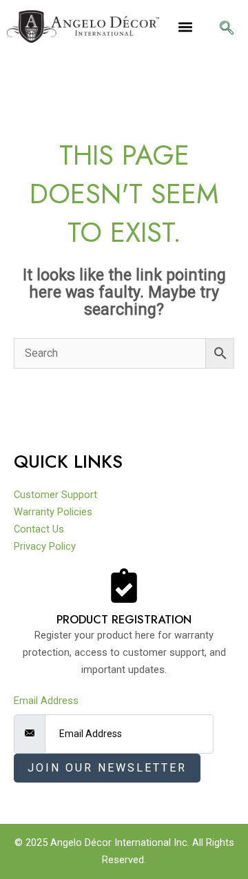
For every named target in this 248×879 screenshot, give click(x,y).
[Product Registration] (124, 585)
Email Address (46, 700)
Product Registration (124, 619)
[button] (185, 26)
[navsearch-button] (226, 29)
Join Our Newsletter (107, 767)
